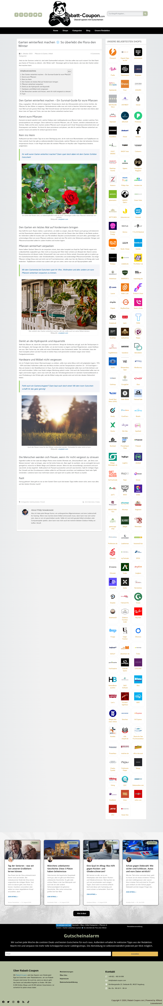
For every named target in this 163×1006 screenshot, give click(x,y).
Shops (65, 31)
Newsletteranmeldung (134, 926)
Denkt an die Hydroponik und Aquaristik (35, 86)
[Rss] (23, 1002)
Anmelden (135, 954)
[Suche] (145, 13)
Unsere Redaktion (102, 31)
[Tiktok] (30, 15)
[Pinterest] (26, 15)
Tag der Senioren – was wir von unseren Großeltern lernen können (21, 868)
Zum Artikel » (13, 896)
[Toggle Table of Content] (68, 71)
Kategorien (77, 31)
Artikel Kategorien (91, 925)
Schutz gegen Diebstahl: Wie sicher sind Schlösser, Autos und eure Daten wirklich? (139, 868)
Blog (88, 31)
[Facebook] (3, 1002)
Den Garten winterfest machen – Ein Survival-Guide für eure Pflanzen (46, 74)
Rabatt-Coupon (21, 975)
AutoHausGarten (35, 502)
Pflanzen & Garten (41, 53)
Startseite (75, 925)
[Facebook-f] (16, 15)
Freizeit (42, 502)
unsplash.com (63, 219)
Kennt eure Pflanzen (29, 77)
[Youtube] (40, 15)
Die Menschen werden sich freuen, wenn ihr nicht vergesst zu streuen (46, 91)
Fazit (23, 94)
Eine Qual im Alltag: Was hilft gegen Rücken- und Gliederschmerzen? (101, 868)
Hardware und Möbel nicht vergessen (35, 89)
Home (55, 31)
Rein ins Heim (27, 79)
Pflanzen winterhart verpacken (32, 84)
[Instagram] (21, 15)
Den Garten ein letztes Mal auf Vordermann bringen (40, 82)
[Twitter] (35, 15)
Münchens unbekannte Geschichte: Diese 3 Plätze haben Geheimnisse (60, 868)
